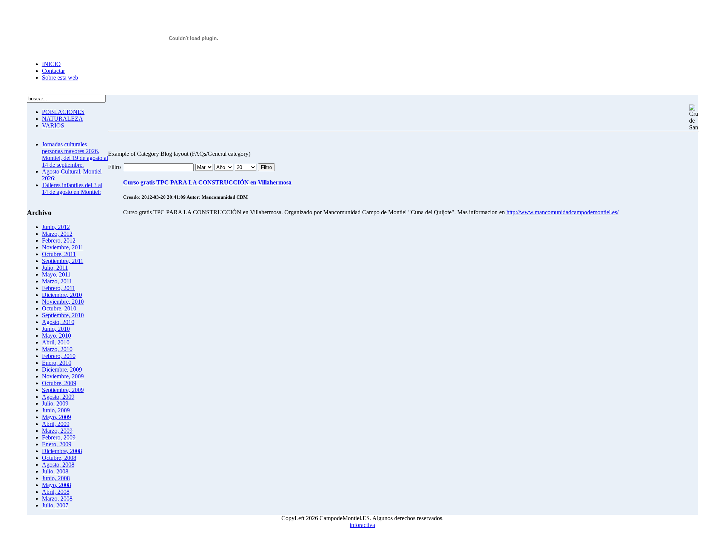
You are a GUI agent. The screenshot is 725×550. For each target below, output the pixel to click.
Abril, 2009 (55, 424)
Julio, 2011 (55, 267)
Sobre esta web (60, 77)
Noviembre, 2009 (63, 376)
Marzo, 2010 (57, 349)
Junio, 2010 (56, 329)
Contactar (53, 71)
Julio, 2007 (55, 505)
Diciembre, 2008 (62, 451)
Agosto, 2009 (58, 396)
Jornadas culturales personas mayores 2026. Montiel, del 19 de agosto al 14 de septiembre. (75, 154)
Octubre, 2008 (59, 458)
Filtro (266, 167)
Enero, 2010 (56, 362)
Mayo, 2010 (56, 335)
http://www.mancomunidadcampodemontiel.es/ (562, 212)
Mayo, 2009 (56, 417)
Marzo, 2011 (57, 281)
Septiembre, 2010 (63, 315)
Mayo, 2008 (56, 485)
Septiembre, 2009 (63, 390)
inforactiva (362, 525)
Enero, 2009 (56, 444)
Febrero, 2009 (59, 437)
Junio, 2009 (56, 410)
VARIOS (53, 125)
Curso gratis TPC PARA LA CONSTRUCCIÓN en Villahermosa (207, 182)
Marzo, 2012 (57, 233)
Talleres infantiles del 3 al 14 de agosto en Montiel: (72, 188)
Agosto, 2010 (58, 322)
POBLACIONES (63, 112)
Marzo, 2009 (57, 430)
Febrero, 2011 (58, 288)
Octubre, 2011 (59, 254)
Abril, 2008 (55, 492)
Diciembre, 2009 (62, 369)
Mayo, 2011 (56, 274)
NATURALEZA (62, 118)
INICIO (51, 64)
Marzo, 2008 (57, 498)
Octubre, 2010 (59, 308)
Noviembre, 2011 (62, 247)
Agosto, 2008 (58, 464)
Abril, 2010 (55, 342)
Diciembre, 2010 (62, 295)
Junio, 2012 (56, 227)
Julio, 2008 (55, 471)
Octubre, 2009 (59, 383)
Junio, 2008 (56, 478)
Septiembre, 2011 (62, 261)
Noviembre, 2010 (63, 301)
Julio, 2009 (55, 403)
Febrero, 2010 (59, 356)
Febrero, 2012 (59, 240)
